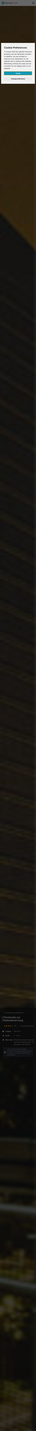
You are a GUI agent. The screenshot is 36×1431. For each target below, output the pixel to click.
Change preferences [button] (18, 79)
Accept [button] (18, 73)
